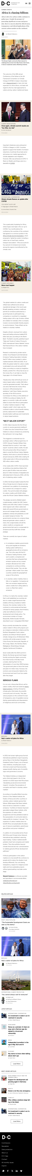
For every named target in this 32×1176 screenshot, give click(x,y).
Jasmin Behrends (14, 1093)
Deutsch (26, 3)
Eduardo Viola (13, 209)
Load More (16, 1064)
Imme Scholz (13, 927)
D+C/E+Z (12, 1035)
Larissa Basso (6, 209)
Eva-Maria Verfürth (14, 929)
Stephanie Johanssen (23, 1093)
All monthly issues (8, 1162)
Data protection (7, 1149)
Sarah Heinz (12, 1058)
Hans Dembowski (7, 130)
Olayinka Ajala (13, 1104)
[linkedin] (17, 1171)
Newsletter (5, 1146)
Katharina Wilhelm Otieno (13, 999)
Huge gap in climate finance (10, 206)
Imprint (4, 1166)
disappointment (12, 83)
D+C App (5, 1156)
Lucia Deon (12, 1046)
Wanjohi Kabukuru (7, 740)
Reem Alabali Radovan (15, 1020)
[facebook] (8, 1171)
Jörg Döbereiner (11, 1001)
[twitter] (12, 1171)
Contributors (6, 1143)
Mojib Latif (9, 997)
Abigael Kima (6, 287)
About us (5, 1153)
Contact (4, 1159)
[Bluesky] (21, 1171)
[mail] (3, 1171)
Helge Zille (12, 1084)
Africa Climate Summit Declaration (13, 236)
